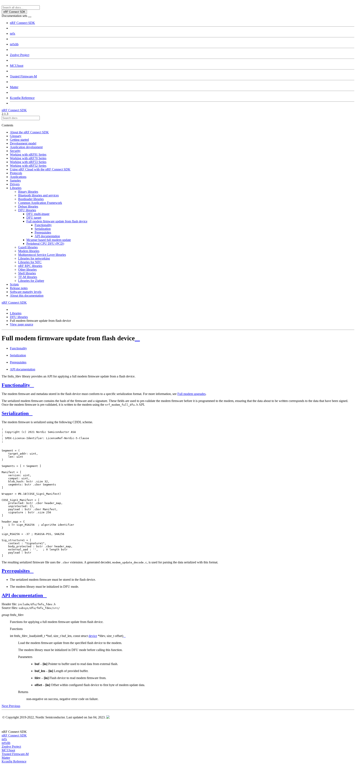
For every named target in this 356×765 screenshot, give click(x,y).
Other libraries (27, 269)
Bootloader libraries (31, 199)
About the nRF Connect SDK (29, 132)
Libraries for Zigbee (31, 280)
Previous (14, 706)
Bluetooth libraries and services (38, 195)
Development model (23, 143)
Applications (18, 177)
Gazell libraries (28, 247)
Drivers (15, 184)
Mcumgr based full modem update (48, 240)
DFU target (33, 217)
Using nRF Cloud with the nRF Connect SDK (40, 169)
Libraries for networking (34, 258)
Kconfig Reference (22, 98)
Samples (15, 180)
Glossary (15, 136)
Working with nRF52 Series (28, 165)
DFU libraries (27, 210)
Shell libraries (27, 273)
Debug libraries (28, 206)
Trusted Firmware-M (23, 76)
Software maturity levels (25, 292)
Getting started (19, 139)
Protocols (16, 173)
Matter (14, 87)
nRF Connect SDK (22, 23)
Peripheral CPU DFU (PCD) (45, 243)
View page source (21, 324)
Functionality (43, 225)
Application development (26, 147)
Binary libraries (28, 191)
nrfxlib (14, 44)
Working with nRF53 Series (28, 162)
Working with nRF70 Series (28, 158)
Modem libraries (28, 251)
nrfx (12, 33)
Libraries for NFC (30, 262)
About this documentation (26, 295)
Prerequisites (43, 232)
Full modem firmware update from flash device (56, 221)
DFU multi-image (37, 214)
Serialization (43, 228)
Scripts (14, 284)
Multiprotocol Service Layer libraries (42, 254)
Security (15, 151)
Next (5, 706)
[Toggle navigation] (29, 17)
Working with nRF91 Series (28, 154)
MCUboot (16, 65)
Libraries (15, 188)
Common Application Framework (40, 202)
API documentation (47, 236)
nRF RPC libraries (30, 266)
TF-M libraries (27, 277)
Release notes (19, 288)
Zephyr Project (19, 55)
